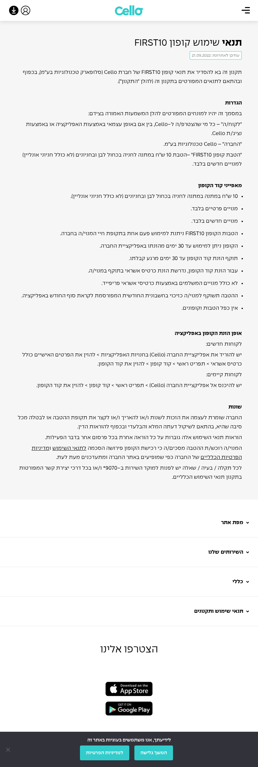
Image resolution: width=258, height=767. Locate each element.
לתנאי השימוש (69, 448)
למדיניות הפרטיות (104, 753)
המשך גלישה (153, 753)
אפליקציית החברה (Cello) (179, 354)
